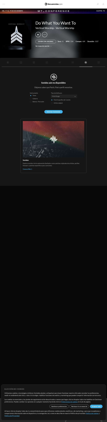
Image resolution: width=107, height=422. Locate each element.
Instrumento (34, 93)
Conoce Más (27, 169)
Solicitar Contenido (53, 112)
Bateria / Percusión (38, 101)
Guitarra (35, 98)
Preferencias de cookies (69, 402)
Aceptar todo (96, 406)
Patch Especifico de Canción (62, 100)
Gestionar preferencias (59, 406)
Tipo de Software (56, 93)
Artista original (58, 103)
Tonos (34, 95)
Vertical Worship (44, 27)
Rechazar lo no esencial (79, 406)
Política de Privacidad (11, 416)
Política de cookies (92, 413)
